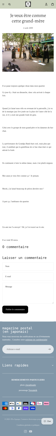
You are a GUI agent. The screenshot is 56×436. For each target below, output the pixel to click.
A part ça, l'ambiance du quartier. (15, 201)
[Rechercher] (9, 4)
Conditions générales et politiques (28, 425)
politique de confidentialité (36, 340)
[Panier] (52, 4)
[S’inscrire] (49, 349)
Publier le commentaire (15, 309)
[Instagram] (25, 431)
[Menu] (3, 4)
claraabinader (30, 385)
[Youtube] (30, 431)
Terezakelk (32, 390)
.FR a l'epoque (15, 419)
